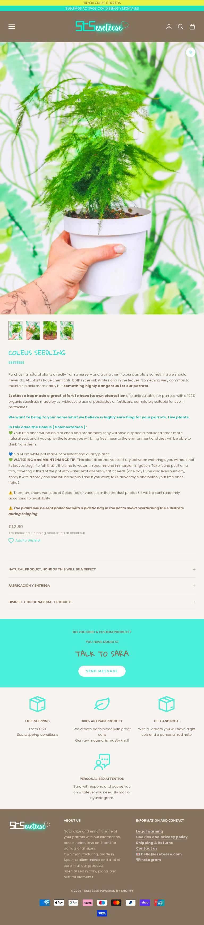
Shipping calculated (48, 533)
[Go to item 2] (33, 330)
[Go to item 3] (49, 330)
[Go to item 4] (67, 330)
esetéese (16, 362)
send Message (102, 671)
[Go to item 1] (15, 330)
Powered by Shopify (117, 891)
